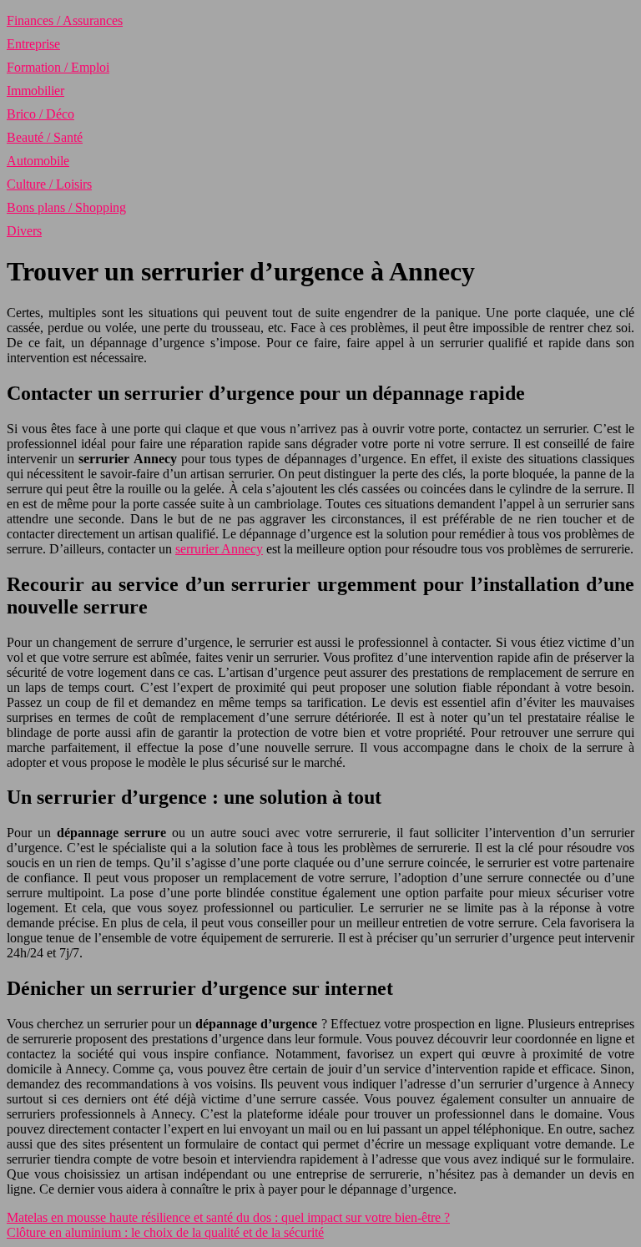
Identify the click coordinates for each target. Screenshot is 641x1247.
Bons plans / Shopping (66, 207)
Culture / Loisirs (49, 184)
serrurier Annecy (219, 549)
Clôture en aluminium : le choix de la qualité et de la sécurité (165, 1232)
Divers (24, 231)
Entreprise (33, 44)
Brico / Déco (40, 114)
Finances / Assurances (65, 20)
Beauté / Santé (45, 137)
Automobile (38, 161)
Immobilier (35, 90)
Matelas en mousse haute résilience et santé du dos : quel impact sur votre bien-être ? (228, 1217)
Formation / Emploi (58, 67)
